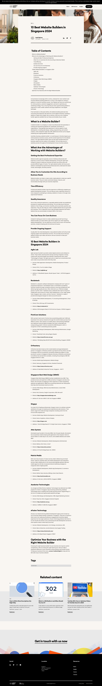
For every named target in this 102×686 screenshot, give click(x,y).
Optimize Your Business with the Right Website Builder (46, 90)
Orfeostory (36, 77)
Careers (75, 672)
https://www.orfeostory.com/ (44, 366)
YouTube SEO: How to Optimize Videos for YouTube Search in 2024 (79, 602)
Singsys (35, 81)
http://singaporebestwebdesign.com (46, 395)
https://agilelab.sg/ (42, 270)
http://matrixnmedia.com (43, 476)
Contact (75, 674)
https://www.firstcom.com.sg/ (45, 337)
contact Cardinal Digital (55, 551)
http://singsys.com (42, 421)
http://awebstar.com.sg (43, 502)
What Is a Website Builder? (39, 54)
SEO (32, 23)
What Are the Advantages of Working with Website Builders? (47, 56)
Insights (75, 669)
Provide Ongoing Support (40, 67)
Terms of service (89, 683)
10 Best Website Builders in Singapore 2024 (43, 69)
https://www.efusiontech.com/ (45, 531)
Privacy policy (81, 683)
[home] (13, 6)
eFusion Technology (39, 88)
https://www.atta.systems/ (44, 447)
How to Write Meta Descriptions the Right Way (20, 602)
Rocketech (36, 73)
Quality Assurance (38, 63)
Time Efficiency (37, 61)
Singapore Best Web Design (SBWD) (43, 79)
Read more (12, 612)
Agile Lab (36, 71)
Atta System (37, 82)
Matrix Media (37, 84)
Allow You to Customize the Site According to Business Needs (49, 59)
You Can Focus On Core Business (42, 65)
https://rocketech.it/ (42, 306)
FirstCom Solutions (38, 75)
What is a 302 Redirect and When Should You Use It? (51, 602)
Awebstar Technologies (39, 86)
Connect (89, 6)
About (74, 666)
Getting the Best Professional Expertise (44, 58)
